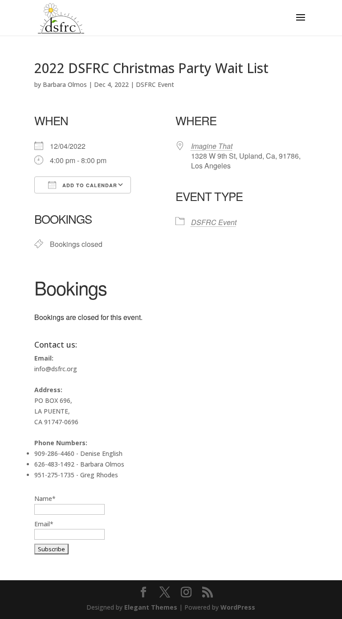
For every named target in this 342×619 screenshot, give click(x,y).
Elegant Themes (150, 607)
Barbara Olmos (65, 84)
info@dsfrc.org (55, 369)
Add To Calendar (89, 185)
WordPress (237, 607)
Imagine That (211, 146)
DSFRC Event (155, 84)
